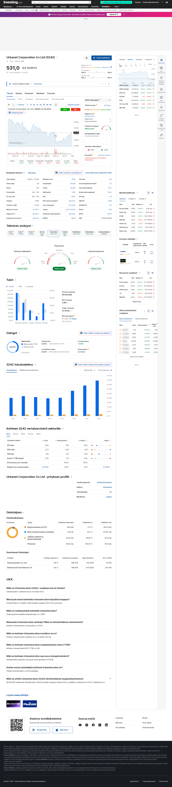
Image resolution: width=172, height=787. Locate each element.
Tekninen (40, 93)
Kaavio (19, 93)
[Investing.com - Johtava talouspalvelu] (13, 2)
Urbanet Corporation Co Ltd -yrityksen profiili (37, 476)
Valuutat (122, 59)
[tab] (10, 233)
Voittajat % (132, 199)
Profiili (20, 99)
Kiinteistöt (107, 487)
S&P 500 (122, 108)
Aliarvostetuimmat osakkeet (127, 311)
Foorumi (51, 93)
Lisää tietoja (38, 84)
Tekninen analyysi (18, 225)
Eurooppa (72, 10)
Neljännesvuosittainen (29, 370)
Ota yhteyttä (120, 727)
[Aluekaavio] (13, 105)
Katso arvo (105, 67)
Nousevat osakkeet (128, 273)
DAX (121, 100)
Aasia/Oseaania (89, 10)
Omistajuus (29, 99)
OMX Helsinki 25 (125, 85)
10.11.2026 (72, 205)
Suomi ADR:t (56, 10)
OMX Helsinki (124, 89)
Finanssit (29, 93)
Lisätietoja (119, 718)
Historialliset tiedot (42, 99)
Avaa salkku (147, 723)
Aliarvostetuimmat (125, 318)
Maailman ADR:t (44, 10)
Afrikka (99, 10)
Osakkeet (8, 10)
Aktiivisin (122, 199)
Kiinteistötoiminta (104, 482)
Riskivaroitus (163, 781)
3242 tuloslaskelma (19, 364)
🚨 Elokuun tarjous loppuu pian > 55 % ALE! (116, 2)
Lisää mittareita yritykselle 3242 (98, 173)
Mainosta (118, 723)
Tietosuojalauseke (149, 781)
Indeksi (130, 59)
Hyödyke (139, 59)
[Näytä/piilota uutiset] (56, 105)
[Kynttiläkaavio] (8, 105)
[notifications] (162, 2)
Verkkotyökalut (148, 727)
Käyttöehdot (134, 781)
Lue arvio (151, 252)
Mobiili (144, 718)
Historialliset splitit (57, 99)
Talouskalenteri (83, 6)
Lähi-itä (80, 10)
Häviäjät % (142, 199)
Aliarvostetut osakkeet (110, 10)
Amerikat (64, 10)
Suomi (27, 10)
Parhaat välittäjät (127, 239)
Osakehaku (95, 6)
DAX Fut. (122, 93)
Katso (46, 467)
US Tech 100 (123, 104)
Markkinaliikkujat (127, 192)
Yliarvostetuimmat (141, 318)
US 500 (121, 96)
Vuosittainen (11, 370)
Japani (109, 497)
